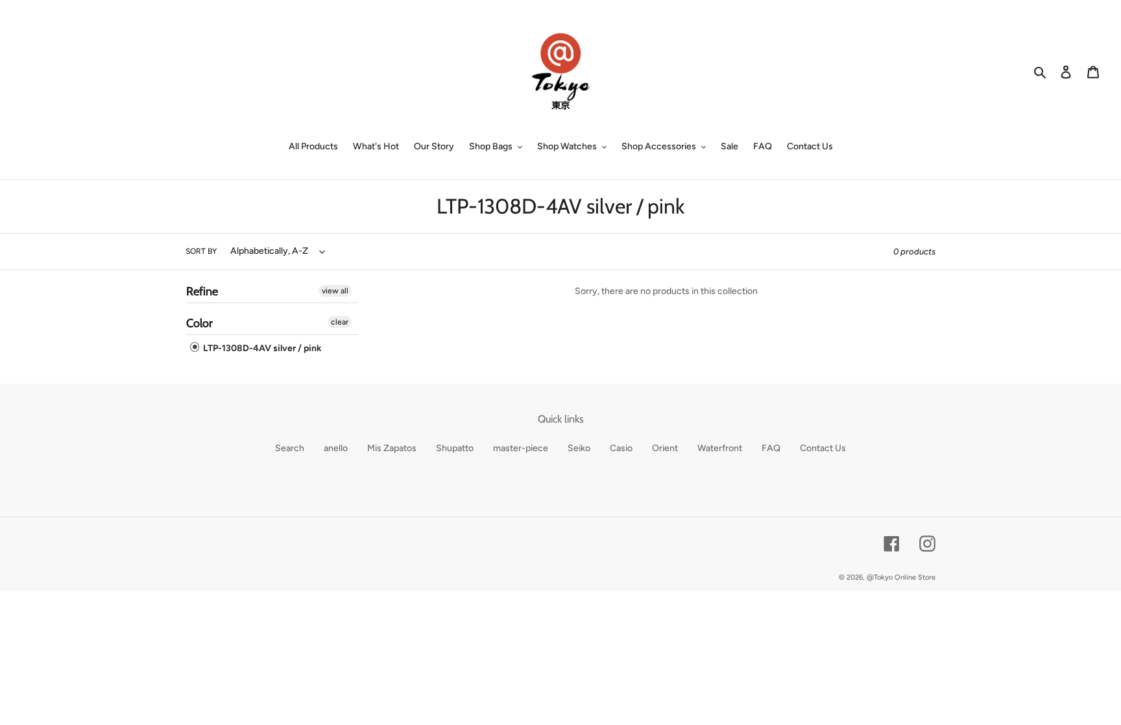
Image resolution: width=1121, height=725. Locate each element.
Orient (665, 448)
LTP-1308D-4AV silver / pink (261, 348)
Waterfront (719, 448)
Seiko (579, 448)
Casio (621, 448)
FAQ (771, 448)
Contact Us (823, 448)
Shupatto (455, 448)
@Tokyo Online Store (901, 577)
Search (289, 448)
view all (335, 290)
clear (339, 321)
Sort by (201, 251)
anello (336, 448)
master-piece (520, 448)
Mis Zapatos (391, 448)
